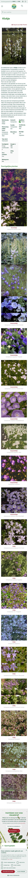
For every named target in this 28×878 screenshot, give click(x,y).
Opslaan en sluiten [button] (8, 871)
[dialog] (14, 863)
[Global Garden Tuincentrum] (14, 6)
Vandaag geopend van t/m (10, 1)
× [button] (26, 850)
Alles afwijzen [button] (21, 871)
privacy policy (22, 823)
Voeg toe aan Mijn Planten (20, 24)
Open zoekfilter (7, 12)
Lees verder (9, 859)
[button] (14, 875)
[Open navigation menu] (2, 6)
